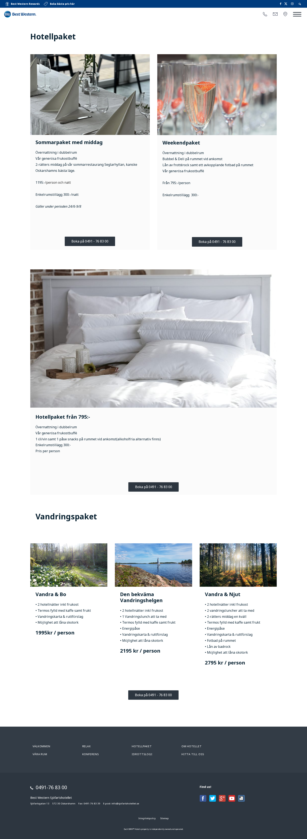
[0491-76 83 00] (265, 14)
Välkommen (41, 746)
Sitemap (164, 818)
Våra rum (40, 754)
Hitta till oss (192, 754)
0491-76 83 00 (51, 787)
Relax (86, 746)
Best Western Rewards (25, 4)
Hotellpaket (142, 746)
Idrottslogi (142, 754)
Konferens (90, 754)
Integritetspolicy (147, 818)
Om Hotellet (191, 746)
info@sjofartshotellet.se (125, 803)
